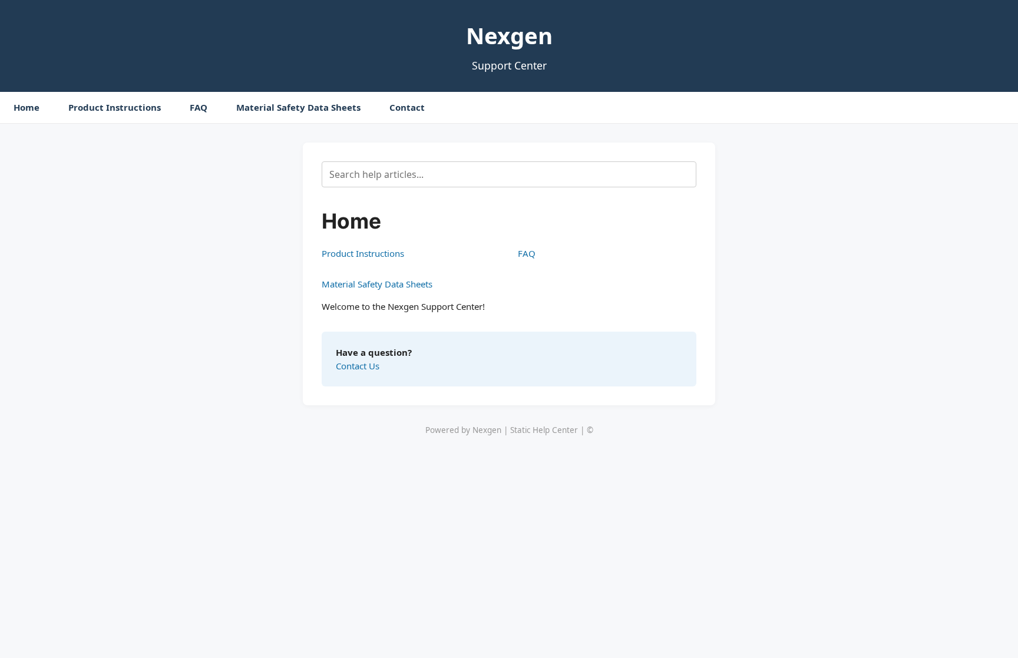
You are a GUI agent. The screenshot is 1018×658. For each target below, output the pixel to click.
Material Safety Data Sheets (298, 107)
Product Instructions (114, 107)
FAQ (198, 107)
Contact (407, 107)
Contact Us (357, 366)
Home (26, 107)
